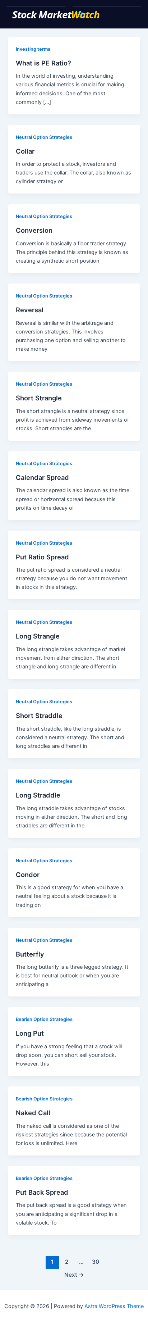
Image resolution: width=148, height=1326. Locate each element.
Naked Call (33, 1113)
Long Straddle (38, 795)
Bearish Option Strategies (44, 1019)
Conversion (34, 230)
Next (74, 1274)
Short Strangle (39, 398)
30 (95, 1261)
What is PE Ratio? (43, 63)
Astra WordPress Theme (114, 1306)
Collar (25, 151)
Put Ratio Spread (42, 557)
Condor (28, 874)
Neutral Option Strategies (44, 137)
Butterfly (30, 954)
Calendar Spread (42, 477)
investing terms (33, 49)
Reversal (29, 310)
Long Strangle (38, 636)
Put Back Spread (42, 1192)
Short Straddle (39, 715)
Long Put (30, 1033)
